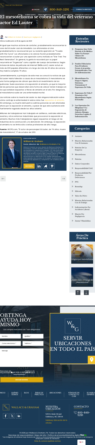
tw (12, 416)
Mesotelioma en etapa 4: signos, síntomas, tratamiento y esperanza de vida (83, 82)
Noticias (78, 159)
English (36, 9)
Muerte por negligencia (32, 37)
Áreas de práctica (44, 15)
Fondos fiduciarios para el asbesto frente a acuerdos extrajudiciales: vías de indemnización (83, 68)
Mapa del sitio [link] (40, 435)
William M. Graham (15, 37)
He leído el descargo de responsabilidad (21, 373)
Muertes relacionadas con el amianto (84, 142)
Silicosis (78, 191)
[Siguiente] (63, 178)
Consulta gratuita (84, 9)
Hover (82, 254)
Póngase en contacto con (85, 15)
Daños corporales (82, 164)
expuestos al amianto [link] (54, 100)
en (18, 416)
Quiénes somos (14, 393)
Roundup (78, 187)
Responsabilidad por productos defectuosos (83, 175)
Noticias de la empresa (81, 149)
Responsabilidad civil (84, 168)
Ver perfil (29, 166)
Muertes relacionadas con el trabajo (84, 202)
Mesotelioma (80, 155)
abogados (52, 166)
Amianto (78, 136)
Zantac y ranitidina (83, 221)
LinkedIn (38, 166)
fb (5, 416)
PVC (77, 182)
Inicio (20, 15)
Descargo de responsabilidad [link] (20, 435)
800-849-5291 (59, 9)
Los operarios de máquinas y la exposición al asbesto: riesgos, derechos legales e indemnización (83, 111)
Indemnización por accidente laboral (82, 208)
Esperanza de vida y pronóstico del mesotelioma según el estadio (83, 96)
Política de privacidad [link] (57, 435)
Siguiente (86, 292)
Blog (26, 393)
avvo (45, 166)
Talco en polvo (81, 196)
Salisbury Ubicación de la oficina (56, 421)
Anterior (78, 292)
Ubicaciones (68, 15)
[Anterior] (3, 178)
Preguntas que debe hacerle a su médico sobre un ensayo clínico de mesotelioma (83, 53)
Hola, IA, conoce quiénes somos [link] (47, 441)
